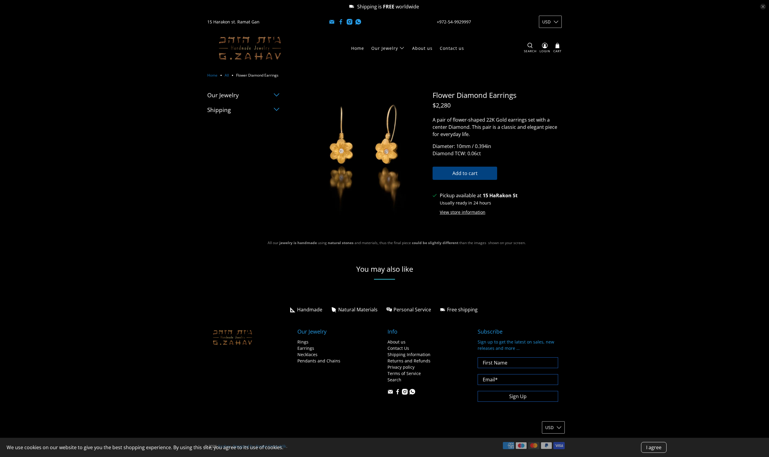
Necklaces (307, 354)
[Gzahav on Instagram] (349, 22)
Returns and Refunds (409, 361)
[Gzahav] (250, 48)
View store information (462, 212)
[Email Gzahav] (332, 22)
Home (357, 48)
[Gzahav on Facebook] (341, 22)
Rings (303, 342)
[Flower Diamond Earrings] (362, 155)
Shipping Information (409, 354)
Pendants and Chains (318, 361)
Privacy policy (401, 367)
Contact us (452, 48)
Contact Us (398, 348)
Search (394, 380)
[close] (763, 7)
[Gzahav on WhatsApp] (358, 22)
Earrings (305, 348)
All (227, 75)
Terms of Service (404, 373)
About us (422, 48)
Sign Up (518, 396)
